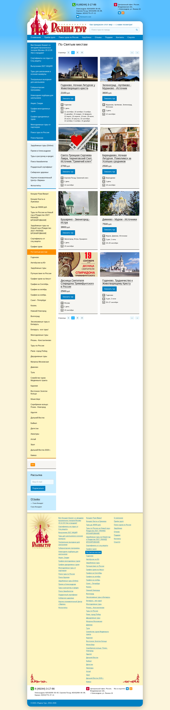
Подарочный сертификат (41, 167)
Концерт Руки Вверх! (39, 194)
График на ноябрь (38, 295)
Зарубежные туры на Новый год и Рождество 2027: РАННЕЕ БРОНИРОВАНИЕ (41, 229)
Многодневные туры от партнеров (41, 126)
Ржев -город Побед (39, 351)
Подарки (109, 37)
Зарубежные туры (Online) (42, 146)
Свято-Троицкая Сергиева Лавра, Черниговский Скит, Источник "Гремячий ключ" (76, 158)
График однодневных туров (40, 118)
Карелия (34, 386)
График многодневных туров (40, 110)
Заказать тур (67, 98)
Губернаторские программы (37, 88)
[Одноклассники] (123, 12)
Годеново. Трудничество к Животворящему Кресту (117, 282)
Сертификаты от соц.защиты (38, 240)
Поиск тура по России (40, 132)
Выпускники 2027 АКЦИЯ (42, 66)
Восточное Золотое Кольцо (39, 392)
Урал (33, 445)
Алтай (33, 439)
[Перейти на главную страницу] (58, 22)
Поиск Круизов (37, 138)
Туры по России (37, 346)
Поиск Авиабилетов (39, 162)
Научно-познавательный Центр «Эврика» (41, 179)
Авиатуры (35, 434)
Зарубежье (86, 37)
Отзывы (98, 37)
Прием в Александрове (41, 151)
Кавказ (33, 455)
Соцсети (131, 37)
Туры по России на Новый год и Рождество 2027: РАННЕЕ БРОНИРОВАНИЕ (42, 216)
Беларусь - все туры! (39, 330)
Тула (33, 372)
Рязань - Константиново (41, 340)
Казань (34, 306)
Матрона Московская (40, 362)
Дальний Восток (37, 418)
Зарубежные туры (38, 268)
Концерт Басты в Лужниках (38, 200)
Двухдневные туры (39, 356)
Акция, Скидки (37, 103)
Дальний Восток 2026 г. (40, 450)
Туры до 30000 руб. (39, 207)
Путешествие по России (41, 273)
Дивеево (34, 367)
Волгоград (35, 316)
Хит (32, 465)
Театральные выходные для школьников (41, 80)
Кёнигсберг (35, 399)
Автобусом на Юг (38, 263)
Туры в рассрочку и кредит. (42, 156)
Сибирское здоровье (39, 172)
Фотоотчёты (36, 186)
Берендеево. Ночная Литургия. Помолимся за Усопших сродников (116, 158)
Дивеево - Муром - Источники (119, 219)
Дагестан (35, 428)
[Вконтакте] (119, 12)
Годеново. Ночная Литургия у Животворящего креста (78, 87)
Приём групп (49, 37)
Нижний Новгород (38, 311)
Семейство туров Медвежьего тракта (39, 379)
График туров (36, 247)
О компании (36, 37)
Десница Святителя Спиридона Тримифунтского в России (77, 283)
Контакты (120, 37)
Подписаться (38, 488)
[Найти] (137, 30)
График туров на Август (41, 279)
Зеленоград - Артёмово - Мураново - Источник (116, 87)
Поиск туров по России (68, 37)
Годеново (35, 257)
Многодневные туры (39, 335)
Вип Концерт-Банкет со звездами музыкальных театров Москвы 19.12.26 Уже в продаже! (41, 49)
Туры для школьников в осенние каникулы (41, 72)
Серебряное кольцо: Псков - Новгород (39, 405)
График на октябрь (39, 289)
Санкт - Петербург (38, 300)
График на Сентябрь (39, 284)
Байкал (34, 423)
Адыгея (34, 412)
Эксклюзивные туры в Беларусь (40, 323)
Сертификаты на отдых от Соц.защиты (42, 59)
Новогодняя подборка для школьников (42, 96)
